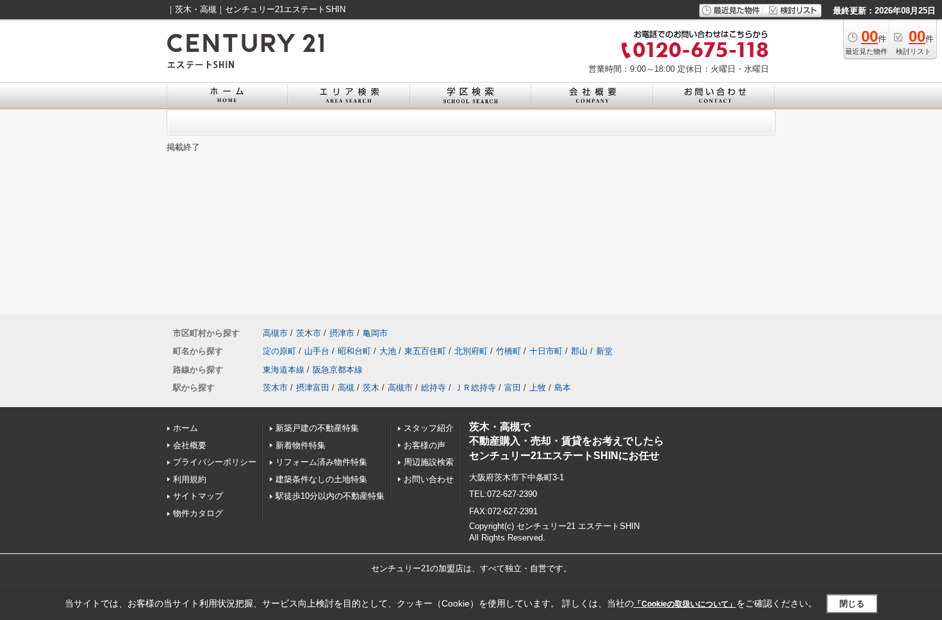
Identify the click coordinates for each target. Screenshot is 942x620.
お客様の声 (424, 445)
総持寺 (433, 387)
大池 (387, 351)
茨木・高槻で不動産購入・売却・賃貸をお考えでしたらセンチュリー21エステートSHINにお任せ (566, 441)
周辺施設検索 (429, 462)
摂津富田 (312, 387)
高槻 (346, 387)
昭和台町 (354, 351)
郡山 (579, 351)
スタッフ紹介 (429, 428)
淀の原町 (279, 351)
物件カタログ (198, 513)
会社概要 (189, 445)
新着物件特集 (301, 445)
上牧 (537, 387)
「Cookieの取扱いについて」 (685, 603)
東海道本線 (283, 369)
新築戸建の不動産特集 (317, 428)
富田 (512, 387)
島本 (562, 387)
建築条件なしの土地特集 (321, 479)
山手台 (316, 351)
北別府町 (471, 351)
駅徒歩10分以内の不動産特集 (330, 496)
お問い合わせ (429, 479)
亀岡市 (375, 333)
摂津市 (341, 333)
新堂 (604, 351)
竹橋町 (508, 351)
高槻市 (275, 333)
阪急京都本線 (338, 369)
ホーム (185, 428)
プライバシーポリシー (214, 462)
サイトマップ (198, 496)
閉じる (851, 603)
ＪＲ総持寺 (475, 387)
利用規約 (189, 479)
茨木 (371, 387)
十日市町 (546, 351)
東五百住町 (425, 351)
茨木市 (308, 333)
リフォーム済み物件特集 (321, 462)
